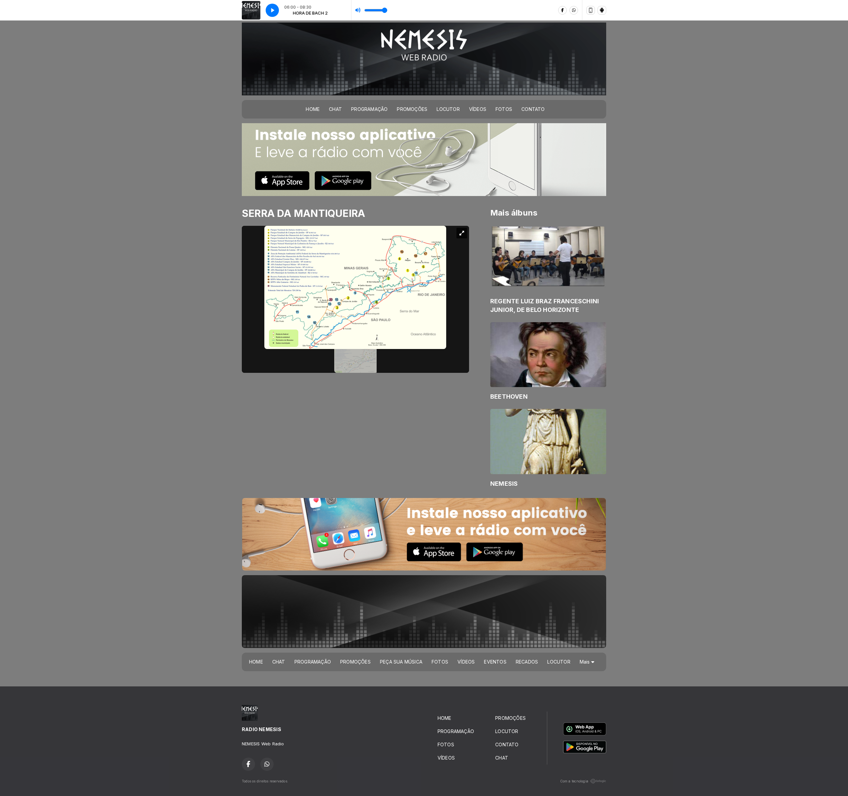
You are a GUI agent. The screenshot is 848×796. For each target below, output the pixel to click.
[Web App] (590, 10)
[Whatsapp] (573, 10)
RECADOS (527, 662)
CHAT (335, 109)
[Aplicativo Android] (602, 10)
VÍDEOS (477, 109)
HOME (313, 109)
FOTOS (504, 109)
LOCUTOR (448, 109)
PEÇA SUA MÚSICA (401, 662)
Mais (585, 662)
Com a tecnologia (574, 781)
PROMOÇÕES (412, 109)
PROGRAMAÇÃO (369, 109)
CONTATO (533, 109)
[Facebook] (562, 10)
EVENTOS (495, 662)
